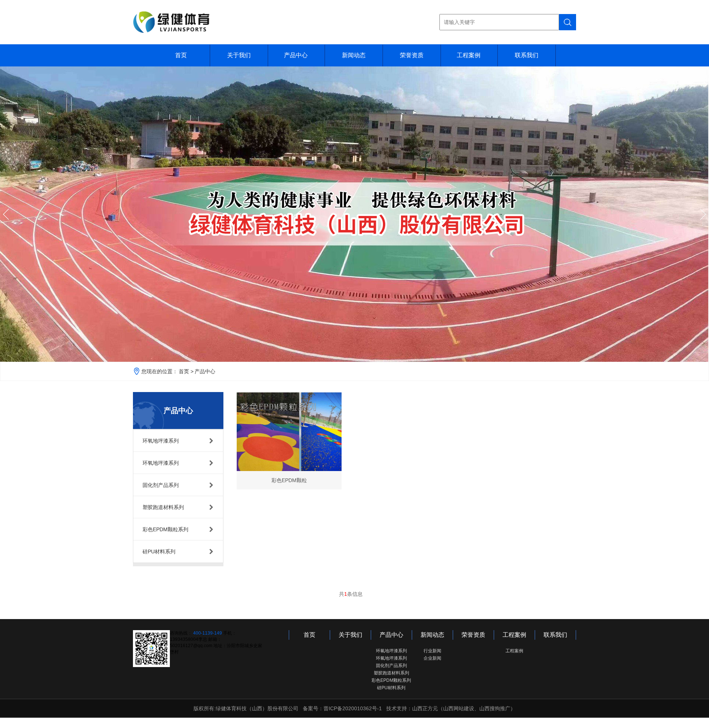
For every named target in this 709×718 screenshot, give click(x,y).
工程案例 (468, 55)
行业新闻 (432, 650)
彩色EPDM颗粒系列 (391, 680)
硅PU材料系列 (391, 687)
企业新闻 (432, 658)
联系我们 (526, 55)
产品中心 (296, 55)
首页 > (186, 371)
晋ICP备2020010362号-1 (352, 708)
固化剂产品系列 (391, 665)
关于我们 (239, 55)
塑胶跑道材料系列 (391, 673)
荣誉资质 (412, 55)
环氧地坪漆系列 (391, 650)
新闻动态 (354, 55)
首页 (181, 55)
